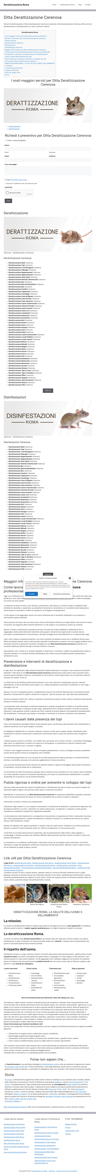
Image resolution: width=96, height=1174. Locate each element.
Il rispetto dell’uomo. (12, 70)
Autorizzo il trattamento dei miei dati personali (21, 183)
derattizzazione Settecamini (45, 1145)
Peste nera (52, 1089)
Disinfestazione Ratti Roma (45, 865)
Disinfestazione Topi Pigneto (45, 1142)
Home (54, 5)
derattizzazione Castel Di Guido (46, 1133)
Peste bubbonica (75, 1082)
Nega (45, 594)
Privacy (68, 1127)
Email (7, 156)
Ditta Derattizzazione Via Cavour (46, 1139)
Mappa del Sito (71, 1124)
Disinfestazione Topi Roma (67, 865)
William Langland (20, 1094)
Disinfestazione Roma (12, 1140)
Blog (79, 5)
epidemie (58, 1082)
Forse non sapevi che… (13, 72)
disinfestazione (47, 1064)
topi (26, 1067)
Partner (68, 1134)
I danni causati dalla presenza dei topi (18, 56)
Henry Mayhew (67, 1096)
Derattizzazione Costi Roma (43, 863)
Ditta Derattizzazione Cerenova (15, 1107)
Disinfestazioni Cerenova (13, 47)
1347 (59, 1089)
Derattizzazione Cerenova (14, 43)
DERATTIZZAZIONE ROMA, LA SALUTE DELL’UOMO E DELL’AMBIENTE (30, 63)
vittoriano (57, 1096)
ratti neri (18, 1067)
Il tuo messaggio (11, 164)
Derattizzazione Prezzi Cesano (45, 1157)
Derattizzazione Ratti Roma (14, 1131)
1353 (64, 1089)
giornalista (50, 1096)
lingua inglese (72, 1084)
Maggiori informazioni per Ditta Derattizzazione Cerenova (25, 50)
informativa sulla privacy (19, 180)
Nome (7, 152)
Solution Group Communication (66, 1171)
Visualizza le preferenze (61, 594)
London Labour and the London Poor (22, 1099)
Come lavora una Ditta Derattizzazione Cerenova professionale (27, 52)
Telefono (52, 156)
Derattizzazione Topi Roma (23, 865)
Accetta (31, 594)
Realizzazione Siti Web (39, 1171)
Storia (7, 75)
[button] (70, 578)
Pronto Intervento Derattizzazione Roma (37, 868)
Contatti (87, 5)
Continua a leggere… (13, 1101)
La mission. (9, 66)
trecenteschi (79, 1089)
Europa (9, 1080)
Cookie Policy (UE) (72, 1131)
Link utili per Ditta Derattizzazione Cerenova (20, 61)
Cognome (52, 152)
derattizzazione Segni (42, 1136)
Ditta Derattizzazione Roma (14, 1143)
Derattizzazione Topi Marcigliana (46, 1149)
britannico (53, 1094)
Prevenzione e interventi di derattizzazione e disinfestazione (26, 54)
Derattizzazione (10, 41)
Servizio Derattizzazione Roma (64, 868)
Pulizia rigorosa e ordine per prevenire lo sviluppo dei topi (25, 59)
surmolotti (10, 1067)
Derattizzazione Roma (16, 4)
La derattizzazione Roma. (14, 68)
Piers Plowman (80, 1092)
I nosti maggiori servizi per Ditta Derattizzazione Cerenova (26, 36)
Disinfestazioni (10, 45)
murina (56, 1064)
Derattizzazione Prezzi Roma (65, 863)
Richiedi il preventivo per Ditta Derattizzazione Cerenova (25, 38)
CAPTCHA (8, 187)
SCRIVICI (48, 391)
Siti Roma (52, 1171)
